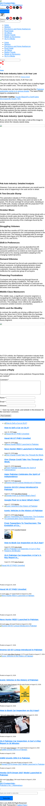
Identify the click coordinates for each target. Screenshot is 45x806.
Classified (17, 530)
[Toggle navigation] (2, 14)
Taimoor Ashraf (25, 77)
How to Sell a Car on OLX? (16, 428)
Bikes (19, 494)
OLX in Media (9, 39)
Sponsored (17, 466)
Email (3, 402)
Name (3, 398)
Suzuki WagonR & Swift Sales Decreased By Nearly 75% (19, 98)
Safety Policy (22, 805)
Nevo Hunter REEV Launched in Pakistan (23, 449)
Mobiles (7, 27)
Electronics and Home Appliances (17, 29)
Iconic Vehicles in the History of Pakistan (23, 510)
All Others (8, 33)
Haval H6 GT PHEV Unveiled (17, 438)
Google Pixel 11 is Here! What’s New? (22, 500)
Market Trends (9, 35)
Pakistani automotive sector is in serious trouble (22, 90)
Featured (24, 494)
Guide (20, 547)
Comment (4, 380)
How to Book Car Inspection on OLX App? (24, 543)
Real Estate (8, 31)
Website (3, 406)
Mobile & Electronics (12, 37)
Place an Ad (4, 10)
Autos (6, 25)
